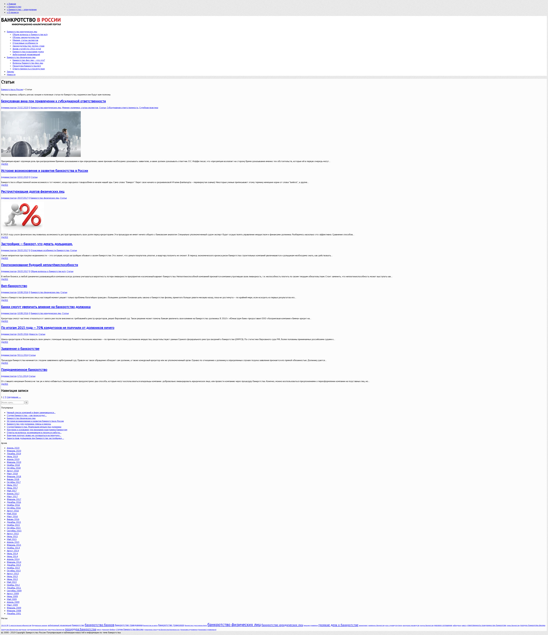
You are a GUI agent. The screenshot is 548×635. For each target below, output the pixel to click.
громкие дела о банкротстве (338, 625)
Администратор (9, 107)
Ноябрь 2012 (13, 584)
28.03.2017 (22, 250)
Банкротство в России (12, 89)
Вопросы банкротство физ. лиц (28, 63)
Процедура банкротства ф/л (27, 65)
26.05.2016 (22, 334)
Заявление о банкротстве (20, 348)
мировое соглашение (443, 625)
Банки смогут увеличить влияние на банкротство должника (46, 307)
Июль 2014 (12, 553)
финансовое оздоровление (189, 630)
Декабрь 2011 (14, 587)
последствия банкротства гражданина (13, 630)
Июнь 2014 (12, 556)
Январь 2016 (13, 519)
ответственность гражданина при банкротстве (486, 625)
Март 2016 (12, 516)
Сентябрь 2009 (14, 590)
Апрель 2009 (13, 602)
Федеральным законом (39, 625)
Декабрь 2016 (14, 502)
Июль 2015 (12, 536)
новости (464, 625)
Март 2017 (12, 496)
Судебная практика (148, 107)
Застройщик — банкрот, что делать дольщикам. (37, 244)
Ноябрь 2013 (13, 567)
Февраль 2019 (14, 462)
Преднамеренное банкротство (24, 369)
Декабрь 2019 (14, 453)
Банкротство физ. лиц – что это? (29, 60)
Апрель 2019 (13, 459)
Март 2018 (12, 473)
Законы (10, 71)
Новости (11, 74)
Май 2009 (12, 599)
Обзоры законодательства (26, 37)
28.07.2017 (22, 197)
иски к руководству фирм (393, 625)
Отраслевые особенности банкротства (50, 250)
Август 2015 (13, 533)
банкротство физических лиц (234, 624)
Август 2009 (13, 593)
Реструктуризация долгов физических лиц (33, 191)
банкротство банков (99, 625)
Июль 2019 (12, 456)
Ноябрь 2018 (13, 465)
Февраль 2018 (14, 476)
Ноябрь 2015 (13, 525)
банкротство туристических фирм (196, 625)
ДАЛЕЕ (4, 164)
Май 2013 (12, 582)
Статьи (102, 107)
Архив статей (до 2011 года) (27, 48)
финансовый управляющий (207, 630)
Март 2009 (12, 604)
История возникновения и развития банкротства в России (44, 170)
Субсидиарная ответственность (122, 107)
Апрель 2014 (13, 559)
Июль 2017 (12, 485)
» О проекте (13, 12)
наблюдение (457, 625)
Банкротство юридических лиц (22, 31)
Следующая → (14, 397)
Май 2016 (12, 513)
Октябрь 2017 (14, 482)
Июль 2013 (12, 576)
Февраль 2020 (14, 450)
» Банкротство (14, 6)
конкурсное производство (411, 625)
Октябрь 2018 (14, 467)
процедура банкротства (80, 629)
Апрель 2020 (13, 447)
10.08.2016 (22, 292)
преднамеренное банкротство (37, 630)
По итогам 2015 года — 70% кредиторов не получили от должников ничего (57, 327)
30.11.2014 (22, 355)
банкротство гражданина (129, 625)
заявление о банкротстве (376, 625)
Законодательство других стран (28, 45)
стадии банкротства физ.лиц (130, 629)
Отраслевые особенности (25, 43)
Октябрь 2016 (14, 507)
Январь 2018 (13, 479)
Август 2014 (13, 550)
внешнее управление (311, 625)
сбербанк (112, 630)
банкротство (78, 625)
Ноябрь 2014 (13, 547)
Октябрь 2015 (14, 527)
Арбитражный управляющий (26, 54)
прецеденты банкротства (55, 630)
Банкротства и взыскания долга (28, 51)
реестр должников (103, 630)
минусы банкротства (427, 625)
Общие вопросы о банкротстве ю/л (30, 34)
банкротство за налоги (150, 625)
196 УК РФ (4, 625)
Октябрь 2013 (14, 570)
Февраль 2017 (14, 499)
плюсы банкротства (513, 625)
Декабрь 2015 (14, 522)
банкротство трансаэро (171, 625)
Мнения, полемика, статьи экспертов (80, 107)
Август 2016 (13, 510)
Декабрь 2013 (14, 564)
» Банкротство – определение (22, 9)
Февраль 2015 (14, 544)
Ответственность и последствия (29, 68)
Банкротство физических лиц (21, 57)
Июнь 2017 (12, 487)
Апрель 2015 (13, 542)
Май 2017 (12, 490)
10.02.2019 (22, 177)
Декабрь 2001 (14, 613)
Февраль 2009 (14, 607)
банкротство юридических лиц (282, 625)
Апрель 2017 (13, 493)
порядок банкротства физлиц (532, 625)
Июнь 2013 (12, 579)
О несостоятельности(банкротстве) (20, 625)
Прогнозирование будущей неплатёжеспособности (39, 265)
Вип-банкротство (14, 286)
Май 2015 (12, 539)
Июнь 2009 (12, 596)
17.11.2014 (22, 376)
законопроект (363, 625)
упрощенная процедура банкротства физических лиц (162, 630)
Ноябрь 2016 (13, 505)
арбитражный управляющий (59, 625)
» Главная (11, 3)
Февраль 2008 (14, 610)
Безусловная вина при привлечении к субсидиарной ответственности (53, 101)
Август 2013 (13, 573)
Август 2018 (13, 470)
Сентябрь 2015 (14, 530)
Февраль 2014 (14, 562)
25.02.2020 (22, 107)
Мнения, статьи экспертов (25, 40)
